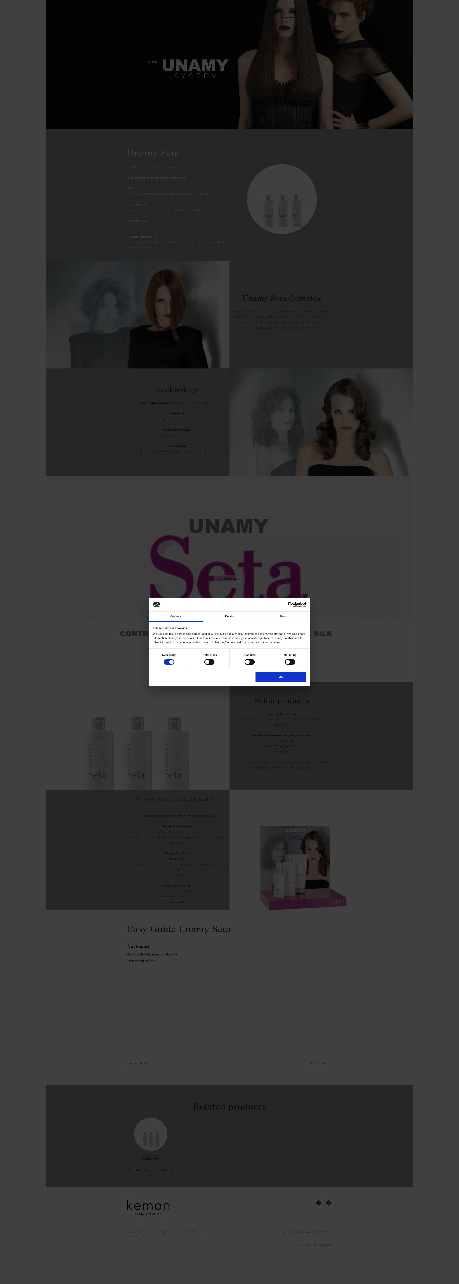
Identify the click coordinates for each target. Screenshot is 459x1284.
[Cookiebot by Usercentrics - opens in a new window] (290, 604)
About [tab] (283, 616)
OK (281, 676)
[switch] (209, 662)
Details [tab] (229, 616)
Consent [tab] (175, 616)
